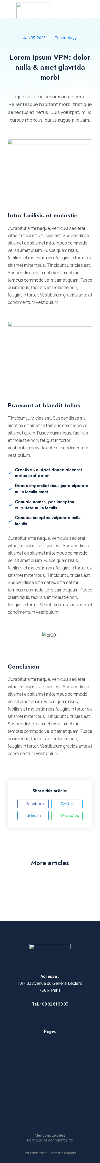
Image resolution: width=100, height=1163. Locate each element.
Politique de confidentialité (50, 1140)
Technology (66, 37)
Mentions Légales (50, 1135)
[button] (33, 803)
